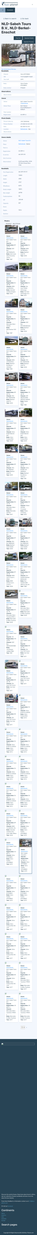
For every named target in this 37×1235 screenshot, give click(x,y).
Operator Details (29, 38)
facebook (10, 1206)
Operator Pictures (29, 42)
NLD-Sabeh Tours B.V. (25, 140)
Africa (3, 1213)
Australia (3, 1218)
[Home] (2, 10)
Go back (25, 19)
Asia (2, 1217)
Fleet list (18, 38)
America (3, 1215)
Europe (3, 1220)
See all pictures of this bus (8, 69)
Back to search (10, 19)
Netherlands (24, 103)
